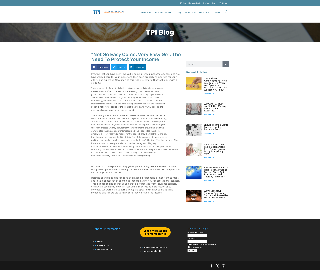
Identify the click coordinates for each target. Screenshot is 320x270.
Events (100, 241)
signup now (193, 244)
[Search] (225, 64)
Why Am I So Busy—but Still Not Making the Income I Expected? (215, 107)
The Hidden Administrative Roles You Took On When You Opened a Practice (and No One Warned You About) (215, 84)
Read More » (209, 94)
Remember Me (196, 247)
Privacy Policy (103, 245)
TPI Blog (177, 13)
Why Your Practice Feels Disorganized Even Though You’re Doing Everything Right (215, 149)
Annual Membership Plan (155, 247)
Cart (213, 3)
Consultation (146, 13)
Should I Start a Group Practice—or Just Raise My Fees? (216, 127)
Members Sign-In (194, 3)
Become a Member (163, 13)
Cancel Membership (153, 251)
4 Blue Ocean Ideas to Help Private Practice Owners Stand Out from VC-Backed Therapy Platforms (216, 172)
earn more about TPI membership (155, 232)
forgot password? (208, 244)
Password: (192, 238)
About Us (203, 13)
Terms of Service (104, 249)
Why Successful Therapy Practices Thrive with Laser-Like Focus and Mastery (216, 194)
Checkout (206, 3)
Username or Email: (195, 232)
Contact (216, 13)
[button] (100, 67)
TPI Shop (183, 3)
